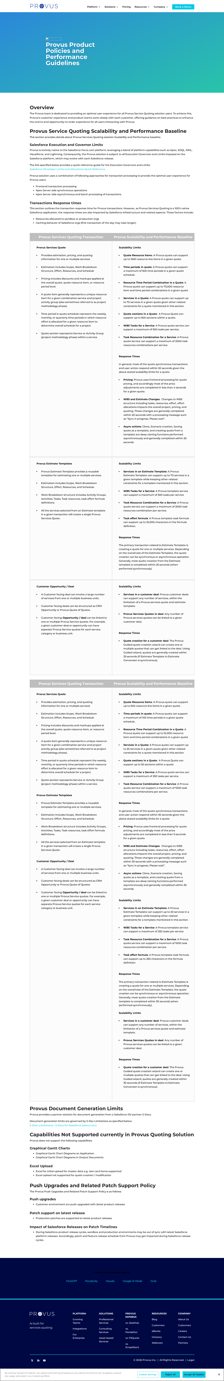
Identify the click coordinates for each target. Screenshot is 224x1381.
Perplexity (91, 1281)
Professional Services (106, 1321)
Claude (110, 1281)
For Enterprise (79, 1336)
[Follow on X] (32, 1360)
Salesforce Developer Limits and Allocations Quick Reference (67, 169)
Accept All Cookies (194, 1374)
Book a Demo (183, 6)
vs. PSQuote (132, 1337)
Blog (154, 1319)
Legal (190, 1360)
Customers (158, 1325)
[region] (112, 1374)
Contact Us (184, 1337)
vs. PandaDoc (131, 1330)
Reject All (170, 1374)
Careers (182, 1331)
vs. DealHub (132, 1322)
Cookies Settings (148, 1374)
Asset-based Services (106, 1339)
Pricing (126, 7)
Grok (153, 1281)
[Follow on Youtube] (44, 1360)
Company (184, 1313)
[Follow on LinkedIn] (38, 1360)
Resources (159, 1313)
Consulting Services (105, 1330)
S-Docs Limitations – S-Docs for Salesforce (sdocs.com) (63, 1125)
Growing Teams (78, 1321)
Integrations (80, 1328)
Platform (92, 7)
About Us (183, 1319)
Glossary (157, 1337)
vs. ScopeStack (132, 1345)
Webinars (157, 1342)
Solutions (110, 7)
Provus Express (131, 1315)
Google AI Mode (132, 1281)
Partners (183, 1342)
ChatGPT (71, 1281)
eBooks (156, 1331)
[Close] (219, 1374)
